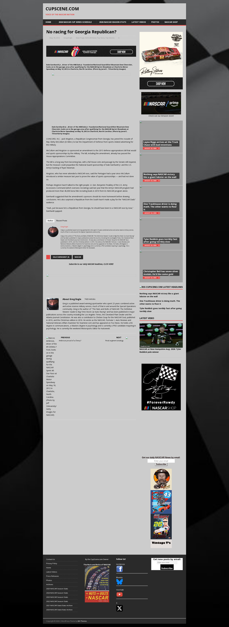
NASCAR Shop (171, 22)
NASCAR (78, 257)
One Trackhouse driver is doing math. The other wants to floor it (160, 206)
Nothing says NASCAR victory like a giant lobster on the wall (160, 176)
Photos (155, 22)
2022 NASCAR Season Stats (57, 601)
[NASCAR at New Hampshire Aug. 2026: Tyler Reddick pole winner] (161, 335)
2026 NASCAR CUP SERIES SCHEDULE (75, 22)
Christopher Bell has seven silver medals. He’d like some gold (161, 273)
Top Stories (110, 38)
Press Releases (52, 576)
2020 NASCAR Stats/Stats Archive (59, 609)
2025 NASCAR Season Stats (57, 588)
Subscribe (161, 464)
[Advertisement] (161, 436)
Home (48, 22)
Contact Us (50, 559)
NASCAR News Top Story (95, 38)
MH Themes (82, 621)
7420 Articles (89, 299)
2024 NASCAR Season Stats (57, 593)
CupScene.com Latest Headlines (164, 287)
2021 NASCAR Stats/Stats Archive (59, 605)
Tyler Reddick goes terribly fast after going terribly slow (160, 240)
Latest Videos (139, 22)
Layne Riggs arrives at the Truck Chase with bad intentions (161, 143)
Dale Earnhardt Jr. (61, 257)
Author (50, 221)
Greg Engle (67, 38)
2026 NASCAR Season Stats (112, 22)
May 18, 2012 (55, 38)
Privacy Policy (51, 563)
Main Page (80, 38)
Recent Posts (61, 221)
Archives (49, 584)
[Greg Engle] (53, 235)
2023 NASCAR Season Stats (57, 597)
